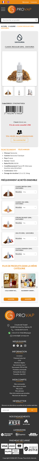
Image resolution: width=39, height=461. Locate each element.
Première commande (19, 369)
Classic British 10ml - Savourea (23, 187)
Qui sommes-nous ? (19, 365)
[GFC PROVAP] (19, 9)
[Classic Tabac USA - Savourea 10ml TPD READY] (8, 207)
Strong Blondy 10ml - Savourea (23, 218)
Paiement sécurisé (19, 358)
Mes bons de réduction (19, 395)
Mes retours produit (19, 386)
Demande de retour (19, 372)
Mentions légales (19, 363)
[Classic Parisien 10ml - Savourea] (8, 254)
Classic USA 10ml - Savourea (22, 203)
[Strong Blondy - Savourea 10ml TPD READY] (8, 223)
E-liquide (12, 26)
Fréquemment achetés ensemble (19, 180)
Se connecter (19, 140)
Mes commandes (19, 384)
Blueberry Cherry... (28, 290)
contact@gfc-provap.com (21, 335)
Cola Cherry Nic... (11, 290)
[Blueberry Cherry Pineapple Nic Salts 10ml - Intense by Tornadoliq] (28, 280)
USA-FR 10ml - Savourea (24, 233)
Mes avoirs (19, 388)
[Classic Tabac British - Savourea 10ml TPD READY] (8, 192)
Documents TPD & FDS (19, 367)
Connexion (34, 2)
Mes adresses (19, 391)
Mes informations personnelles (20, 393)
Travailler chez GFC (19, 374)
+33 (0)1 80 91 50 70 (21, 330)
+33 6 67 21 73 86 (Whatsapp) (21, 333)
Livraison (19, 356)
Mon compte (19, 379)
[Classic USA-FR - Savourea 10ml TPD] (8, 238)
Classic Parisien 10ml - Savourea (24, 249)
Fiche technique (8, 149)
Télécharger (23, 149)
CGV (19, 360)
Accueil (4, 26)
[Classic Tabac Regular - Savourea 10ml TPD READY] (8, 91)
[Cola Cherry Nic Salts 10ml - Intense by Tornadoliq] (11, 280)
